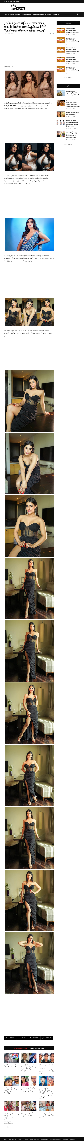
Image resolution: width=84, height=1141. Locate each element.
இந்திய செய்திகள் (15, 14)
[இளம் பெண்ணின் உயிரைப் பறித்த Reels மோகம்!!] (11, 1058)
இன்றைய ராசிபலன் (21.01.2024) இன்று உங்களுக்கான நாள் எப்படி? (72, 68)
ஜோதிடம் (68, 23)
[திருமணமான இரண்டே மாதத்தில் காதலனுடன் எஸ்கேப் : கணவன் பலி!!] (28, 1106)
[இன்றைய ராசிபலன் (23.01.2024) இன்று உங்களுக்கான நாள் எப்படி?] (61, 59)
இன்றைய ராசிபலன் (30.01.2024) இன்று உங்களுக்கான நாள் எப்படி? (72, 30)
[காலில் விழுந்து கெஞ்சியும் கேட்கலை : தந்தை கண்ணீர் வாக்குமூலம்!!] (28, 1081)
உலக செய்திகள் (26, 14)
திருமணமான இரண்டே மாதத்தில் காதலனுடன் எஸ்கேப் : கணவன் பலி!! (27, 1115)
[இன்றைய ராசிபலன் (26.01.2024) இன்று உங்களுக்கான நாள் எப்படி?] (61, 50)
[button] (77, 14)
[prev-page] (5, 1127)
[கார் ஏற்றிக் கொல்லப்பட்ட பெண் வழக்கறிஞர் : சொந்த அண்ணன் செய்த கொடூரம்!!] (28, 1058)
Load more (67, 77)
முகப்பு (7, 14)
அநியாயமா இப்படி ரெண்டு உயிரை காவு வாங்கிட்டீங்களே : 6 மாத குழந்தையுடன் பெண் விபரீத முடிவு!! (46, 1069)
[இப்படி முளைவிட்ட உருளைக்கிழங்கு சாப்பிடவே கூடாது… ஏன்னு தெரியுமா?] (61, 93)
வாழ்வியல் (56, 14)
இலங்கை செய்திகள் (38, 14)
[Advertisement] (56, 7)
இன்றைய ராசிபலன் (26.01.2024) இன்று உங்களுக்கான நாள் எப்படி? (72, 49)
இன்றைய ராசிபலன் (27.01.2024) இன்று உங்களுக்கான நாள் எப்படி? (72, 39)
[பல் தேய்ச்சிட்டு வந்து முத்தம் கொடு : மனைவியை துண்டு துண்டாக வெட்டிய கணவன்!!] (11, 1081)
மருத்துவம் (48, 14)
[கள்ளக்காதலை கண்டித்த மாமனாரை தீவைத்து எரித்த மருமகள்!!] (46, 1106)
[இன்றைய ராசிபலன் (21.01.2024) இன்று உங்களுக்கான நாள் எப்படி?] (61, 69)
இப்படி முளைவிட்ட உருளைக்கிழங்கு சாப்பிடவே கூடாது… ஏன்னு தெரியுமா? (72, 92)
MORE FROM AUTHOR (37, 1048)
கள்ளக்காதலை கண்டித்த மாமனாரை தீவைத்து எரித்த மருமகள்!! (46, 1115)
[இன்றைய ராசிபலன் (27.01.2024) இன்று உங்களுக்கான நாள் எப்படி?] (61, 40)
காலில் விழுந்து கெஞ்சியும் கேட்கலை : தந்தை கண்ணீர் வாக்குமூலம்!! (28, 1090)
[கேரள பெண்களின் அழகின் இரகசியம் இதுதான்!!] (61, 114)
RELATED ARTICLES (20, 1048)
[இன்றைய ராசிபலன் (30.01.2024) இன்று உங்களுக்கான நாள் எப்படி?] (61, 30)
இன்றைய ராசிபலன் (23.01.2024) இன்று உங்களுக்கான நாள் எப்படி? (72, 59)
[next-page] (8, 1127)
